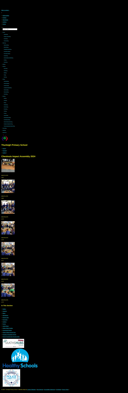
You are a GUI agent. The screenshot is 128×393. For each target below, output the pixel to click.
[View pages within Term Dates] (6, 128)
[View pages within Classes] (5, 66)
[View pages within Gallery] (6, 98)
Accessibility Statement (49, 389)
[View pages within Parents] (5, 96)
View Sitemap (40, 389)
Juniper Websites (31, 389)
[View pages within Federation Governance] (11, 49)
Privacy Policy (65, 389)
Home (4, 148)
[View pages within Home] (4, 32)
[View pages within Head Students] (8, 81)
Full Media (58, 389)
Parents (4, 150)
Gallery (4, 152)
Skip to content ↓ (5, 10)
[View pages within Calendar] (5, 130)
